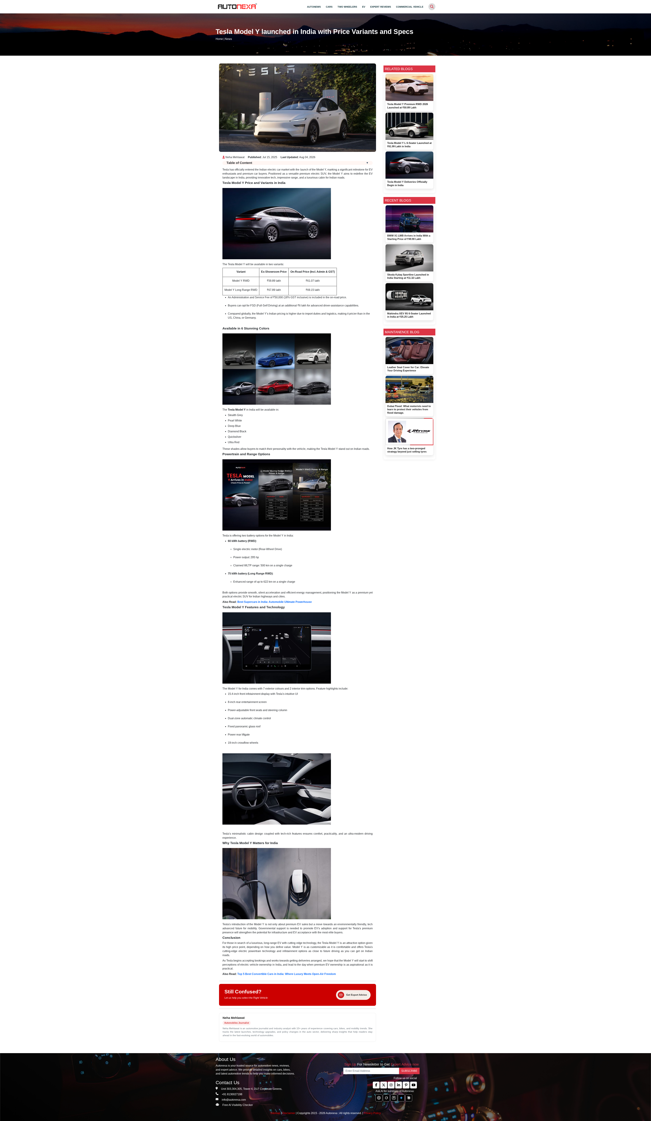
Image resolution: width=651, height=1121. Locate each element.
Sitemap (275, 1113)
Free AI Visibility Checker (237, 1105)
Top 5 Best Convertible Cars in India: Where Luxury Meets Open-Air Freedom (286, 974)
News (228, 38)
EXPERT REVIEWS (380, 6)
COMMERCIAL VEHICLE (409, 6)
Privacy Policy (372, 1113)
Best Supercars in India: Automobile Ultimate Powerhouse (274, 601)
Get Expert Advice (356, 994)
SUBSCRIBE (409, 1070)
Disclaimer (289, 1113)
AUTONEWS (314, 6)
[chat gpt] (379, 1098)
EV (363, 6)
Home (219, 38)
